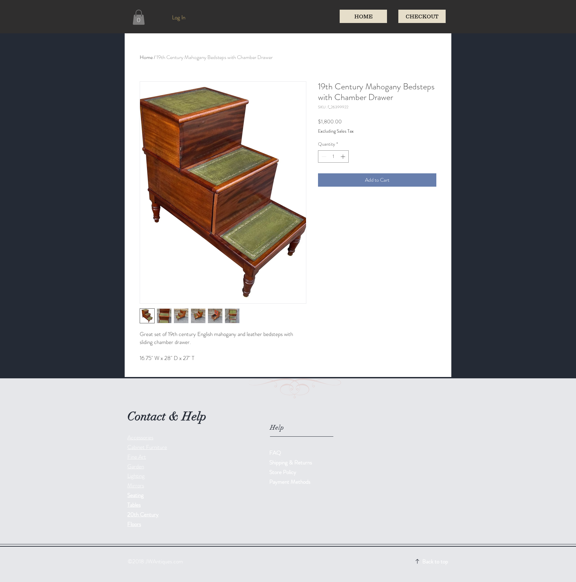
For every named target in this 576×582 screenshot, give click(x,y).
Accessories (140, 437)
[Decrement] (323, 156)
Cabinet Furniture (147, 447)
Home (146, 57)
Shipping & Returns (291, 462)
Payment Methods (290, 482)
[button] (138, 17)
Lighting (136, 476)
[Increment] (343, 156)
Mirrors (135, 485)
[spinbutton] (333, 156)
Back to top (435, 561)
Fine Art (136, 457)
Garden (135, 466)
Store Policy (282, 472)
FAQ (275, 453)
